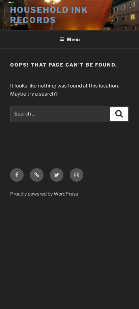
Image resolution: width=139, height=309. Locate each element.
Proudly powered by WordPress (44, 194)
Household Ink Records (49, 15)
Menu (73, 39)
